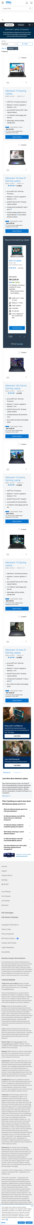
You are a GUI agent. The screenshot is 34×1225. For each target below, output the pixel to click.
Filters (26, 44)
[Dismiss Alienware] (16, 48)
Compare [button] (23, 57)
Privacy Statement (8, 934)
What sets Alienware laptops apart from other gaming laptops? (15, 810)
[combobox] (17, 8)
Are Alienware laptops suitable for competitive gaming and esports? (14, 826)
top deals (20, 344)
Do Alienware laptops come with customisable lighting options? (13, 839)
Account (4, 866)
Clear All (4, 48)
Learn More (17, 736)
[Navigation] (2, 2)
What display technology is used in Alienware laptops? (14, 832)
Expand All (6, 772)
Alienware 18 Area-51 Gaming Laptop (15, 179)
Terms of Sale (6, 929)
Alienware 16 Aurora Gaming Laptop (15, 479)
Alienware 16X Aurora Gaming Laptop (16, 387)
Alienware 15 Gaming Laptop (15, 92)
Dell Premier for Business (10, 917)
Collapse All (17, 772)
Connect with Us (7, 875)
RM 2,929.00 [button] (14, 280)
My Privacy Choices (8, 938)
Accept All (29, 1222)
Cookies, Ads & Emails (9, 943)
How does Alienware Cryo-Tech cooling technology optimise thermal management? (15, 847)
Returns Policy (18, 1042)
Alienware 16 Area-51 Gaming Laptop (15, 651)
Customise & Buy (17, 328)
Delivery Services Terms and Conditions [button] (17, 292)
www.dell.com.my (8, 989)
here (16, 1166)
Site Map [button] (4, 880)
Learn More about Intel (21, 856)
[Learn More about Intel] (9, 854)
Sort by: (4, 41)
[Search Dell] (30, 8)
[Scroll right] (32, 25)
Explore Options (17, 137)
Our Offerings (6, 892)
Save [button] (10, 282)
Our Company (6, 896)
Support (4, 871)
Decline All (21, 1222)
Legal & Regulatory (8, 947)
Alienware (10, 48)
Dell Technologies (7, 913)
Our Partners (6, 901)
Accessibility (6, 952)
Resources (5, 905)
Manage (3, 1222)
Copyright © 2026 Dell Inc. (10, 925)
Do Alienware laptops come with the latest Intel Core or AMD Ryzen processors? (14, 818)
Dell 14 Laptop (15, 260)
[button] (27, 2)
